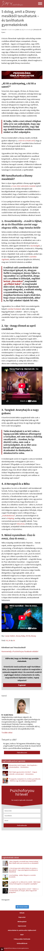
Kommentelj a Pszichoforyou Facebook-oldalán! (20, 651)
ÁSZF (22, 935)
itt (7, 640)
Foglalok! (22, 685)
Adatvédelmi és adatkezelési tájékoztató (22, 930)
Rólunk (22, 913)
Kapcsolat (22, 917)
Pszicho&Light (28, 29)
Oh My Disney (31, 636)
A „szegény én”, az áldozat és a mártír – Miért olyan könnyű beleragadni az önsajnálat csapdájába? (24, 883)
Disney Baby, (21, 636)
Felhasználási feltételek (22, 939)
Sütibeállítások (22, 943)
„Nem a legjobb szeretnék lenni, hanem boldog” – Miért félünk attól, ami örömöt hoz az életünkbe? (24, 862)
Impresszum (22, 926)
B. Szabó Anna (11, 29)
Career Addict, (10, 636)
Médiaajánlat (22, 921)
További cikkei (7, 732)
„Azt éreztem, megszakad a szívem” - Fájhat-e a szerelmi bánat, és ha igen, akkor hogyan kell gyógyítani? (23, 890)
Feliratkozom (22, 752)
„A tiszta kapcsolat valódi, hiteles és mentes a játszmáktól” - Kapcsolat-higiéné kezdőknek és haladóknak (23, 870)
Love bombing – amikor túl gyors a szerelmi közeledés (22, 876)
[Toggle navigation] (40, 3)
